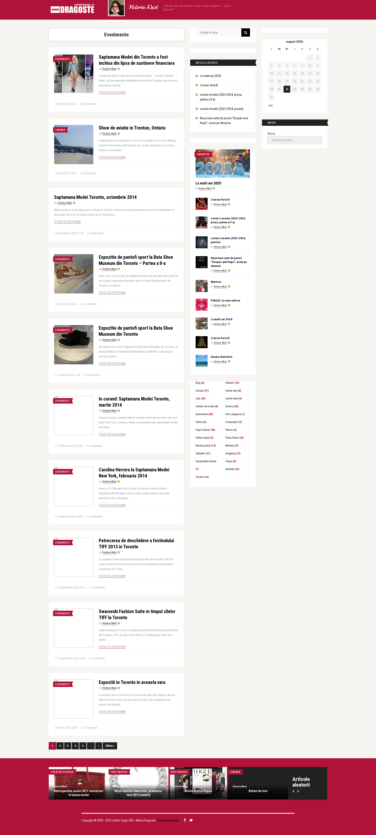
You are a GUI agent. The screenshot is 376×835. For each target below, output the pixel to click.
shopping (230, 453)
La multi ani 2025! (210, 76)
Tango (228, 461)
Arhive (271, 133)
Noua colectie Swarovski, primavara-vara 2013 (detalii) (138, 793)
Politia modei (203, 437)
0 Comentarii (89, 104)
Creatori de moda (205, 406)
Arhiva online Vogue (198, 791)
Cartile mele (231, 398)
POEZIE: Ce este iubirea (225, 300)
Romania (230, 445)
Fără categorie (233, 414)
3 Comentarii (98, 587)
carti (198, 398)
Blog (198, 382)
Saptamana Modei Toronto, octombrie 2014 (95, 197)
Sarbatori (203, 154)
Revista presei (203, 445)
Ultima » (110, 745)
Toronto (200, 477)
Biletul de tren (258, 791)
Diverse (229, 406)
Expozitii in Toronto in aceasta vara (132, 682)
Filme (198, 422)
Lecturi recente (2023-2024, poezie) (221, 109)
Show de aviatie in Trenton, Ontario (132, 128)
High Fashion (203, 429)
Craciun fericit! (209, 85)
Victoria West (143, 8)
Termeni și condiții (168, 820)
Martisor (216, 281)
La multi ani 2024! (222, 319)
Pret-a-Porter (231, 437)
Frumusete (231, 422)
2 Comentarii (90, 304)
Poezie (229, 429)
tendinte (229, 469)
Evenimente (62, 59)
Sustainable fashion (206, 461)
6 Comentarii (93, 375)
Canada (60, 129)
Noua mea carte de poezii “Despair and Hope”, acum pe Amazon (229, 262)
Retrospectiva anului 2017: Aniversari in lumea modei (78, 793)
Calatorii (229, 382)
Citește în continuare (112, 92)
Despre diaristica (221, 356)
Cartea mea (231, 390)
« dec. (271, 105)
